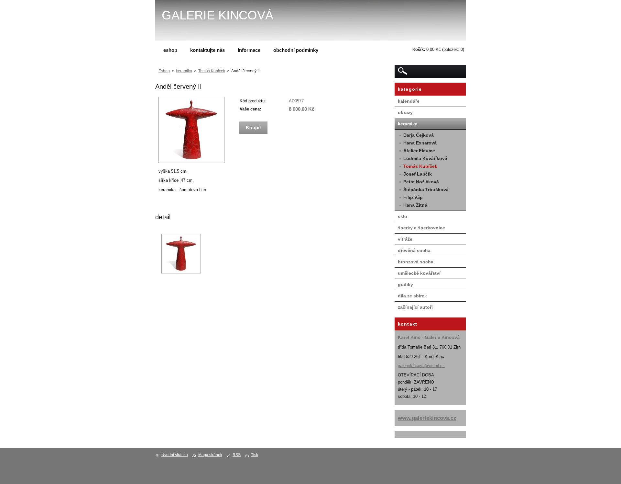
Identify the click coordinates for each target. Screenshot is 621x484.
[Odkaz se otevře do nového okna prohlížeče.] (191, 161)
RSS (237, 455)
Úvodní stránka (174, 455)
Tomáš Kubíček (211, 71)
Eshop (164, 71)
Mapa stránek (210, 455)
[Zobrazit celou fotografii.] (181, 254)
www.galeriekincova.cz (427, 418)
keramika (184, 71)
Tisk (254, 455)
